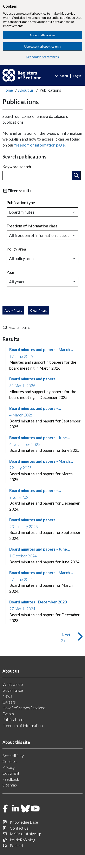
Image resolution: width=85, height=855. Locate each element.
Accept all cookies (42, 35)
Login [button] (77, 76)
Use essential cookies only (42, 46)
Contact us (19, 828)
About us (26, 90)
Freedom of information (22, 725)
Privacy (8, 767)
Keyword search (16, 166)
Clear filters (38, 310)
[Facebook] (5, 809)
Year (10, 272)
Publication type (21, 202)
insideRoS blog (22, 839)
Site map (9, 785)
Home (7, 90)
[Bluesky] (25, 809)
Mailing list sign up (25, 833)
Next (70, 637)
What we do (12, 684)
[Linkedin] (15, 809)
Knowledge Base (24, 822)
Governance (12, 690)
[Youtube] (35, 809)
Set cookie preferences (42, 57)
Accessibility (13, 755)
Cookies (9, 761)
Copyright (10, 773)
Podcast (17, 845)
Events (8, 713)
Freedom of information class (32, 226)
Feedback (10, 779)
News (7, 696)
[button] (76, 175)
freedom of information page (39, 145)
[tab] (42, 191)
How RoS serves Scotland (23, 707)
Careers (9, 702)
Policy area (16, 249)
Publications (13, 719)
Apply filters (13, 310)
